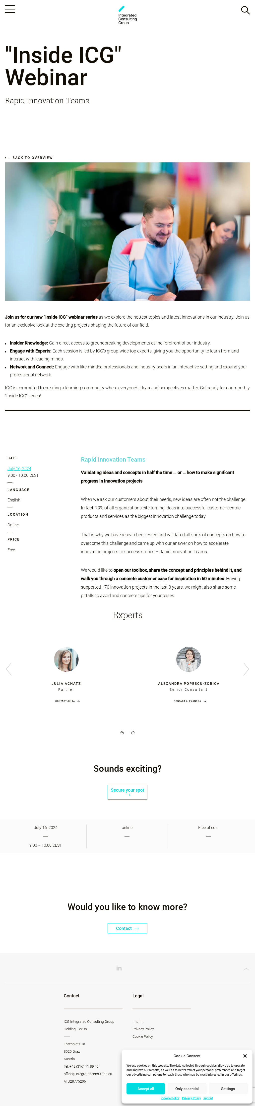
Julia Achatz (66, 683)
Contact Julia (65, 701)
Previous (8, 669)
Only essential (187, 1089)
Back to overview (32, 157)
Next (246, 669)
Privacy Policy (191, 1098)
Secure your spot (127, 790)
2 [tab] (132, 732)
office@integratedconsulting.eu (88, 1074)
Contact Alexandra (187, 701)
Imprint (208, 1098)
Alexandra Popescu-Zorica (189, 683)
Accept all (145, 1089)
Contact (124, 928)
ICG (127, 15)
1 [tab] (122, 732)
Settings (228, 1089)
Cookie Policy (170, 1098)
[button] (245, 1055)
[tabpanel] (66, 670)
